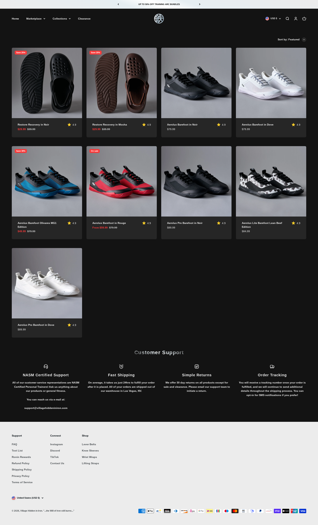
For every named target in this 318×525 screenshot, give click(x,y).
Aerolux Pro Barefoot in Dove (36, 324)
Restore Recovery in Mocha (109, 124)
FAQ (14, 444)
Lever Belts (89, 444)
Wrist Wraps (89, 457)
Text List (17, 450)
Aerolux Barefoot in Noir (182, 124)
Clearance (84, 18)
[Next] (199, 4)
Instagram (56, 444)
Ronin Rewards (21, 457)
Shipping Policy (22, 469)
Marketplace (34, 18)
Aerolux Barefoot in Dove (257, 124)
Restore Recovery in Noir (33, 124)
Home (15, 18)
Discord (55, 450)
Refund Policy (20, 463)
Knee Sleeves (90, 450)
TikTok (54, 457)
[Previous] (118, 4)
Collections (60, 18)
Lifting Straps (90, 463)
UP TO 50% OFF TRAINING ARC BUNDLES (159, 4)
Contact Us (57, 463)
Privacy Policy (20, 476)
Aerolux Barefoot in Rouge (109, 222)
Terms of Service (22, 482)
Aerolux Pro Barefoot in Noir (184, 222)
